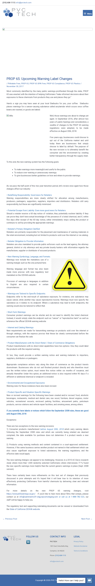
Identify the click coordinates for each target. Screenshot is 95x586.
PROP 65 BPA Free (38, 83)
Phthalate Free (14, 83)
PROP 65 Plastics (73, 83)
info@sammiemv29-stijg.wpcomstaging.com (38, 497)
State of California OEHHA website (25, 509)
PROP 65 (25, 83)
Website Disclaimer (80, 546)
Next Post (86, 519)
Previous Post (10, 519)
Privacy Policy (78, 541)
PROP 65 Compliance (56, 83)
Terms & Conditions (81, 551)
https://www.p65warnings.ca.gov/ (21, 494)
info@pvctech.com (23, 2)
